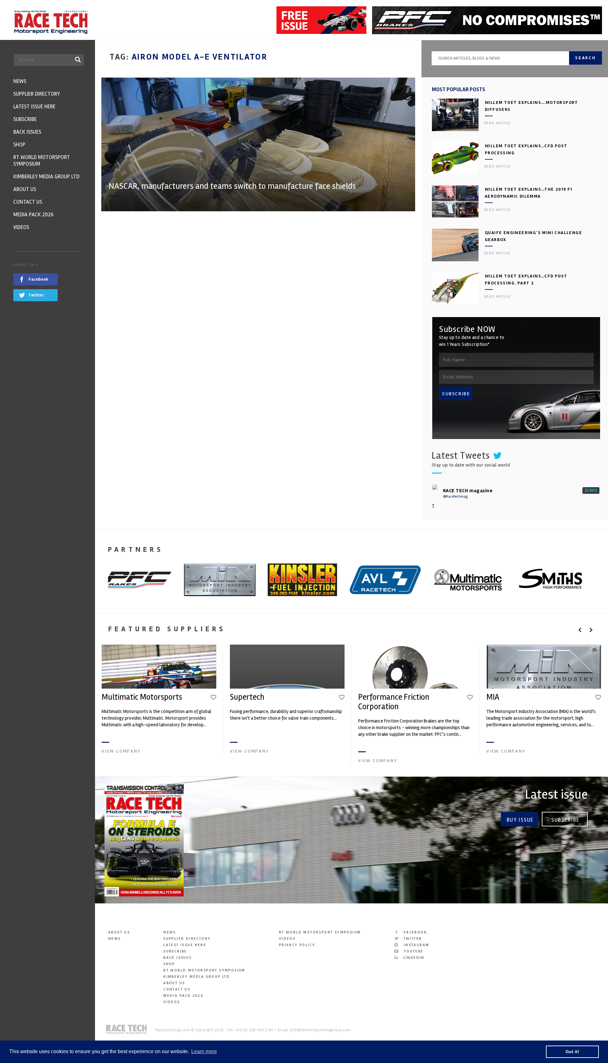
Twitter (412, 938)
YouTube (412, 951)
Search (585, 57)
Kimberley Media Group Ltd (196, 976)
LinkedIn (413, 957)
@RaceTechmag (455, 496)
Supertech (247, 697)
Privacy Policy (297, 945)
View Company (121, 751)
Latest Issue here (184, 945)
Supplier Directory (187, 938)
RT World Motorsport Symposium (204, 970)
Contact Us (176, 989)
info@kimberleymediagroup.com (320, 1030)
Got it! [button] (572, 1051)
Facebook (414, 932)
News (114, 938)
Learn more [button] (204, 1051)
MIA (492, 697)
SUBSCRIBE (456, 394)
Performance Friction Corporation (393, 702)
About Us (119, 932)
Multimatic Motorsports (142, 697)
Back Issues (177, 957)
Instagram (415, 945)
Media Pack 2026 (183, 995)
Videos (171, 1002)
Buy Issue (520, 820)
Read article (497, 123)
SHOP (169, 964)
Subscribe (565, 820)
